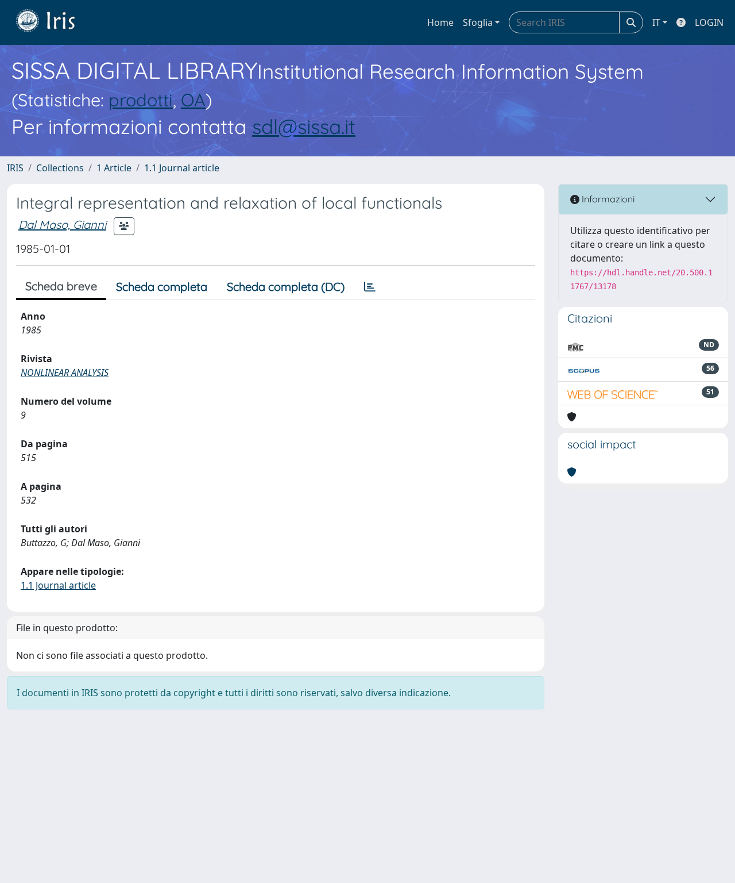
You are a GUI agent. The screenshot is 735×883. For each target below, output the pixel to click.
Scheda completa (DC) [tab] (286, 286)
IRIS (15, 168)
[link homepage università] (54, 22)
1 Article (113, 168)
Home (440, 22)
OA (193, 100)
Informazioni (607, 199)
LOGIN (709, 22)
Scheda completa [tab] (161, 286)
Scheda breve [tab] (61, 286)
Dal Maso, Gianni (62, 224)
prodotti (141, 100)
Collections (60, 168)
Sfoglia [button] (478, 22)
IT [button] (656, 22)
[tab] (369, 287)
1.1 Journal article (181, 168)
